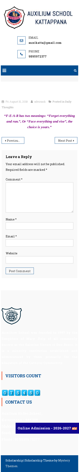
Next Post (65, 141)
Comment (14, 179)
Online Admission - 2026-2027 (45, 428)
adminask (40, 101)
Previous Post (15, 141)
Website (11, 253)
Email (11, 236)
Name (11, 219)
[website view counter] (21, 392)
